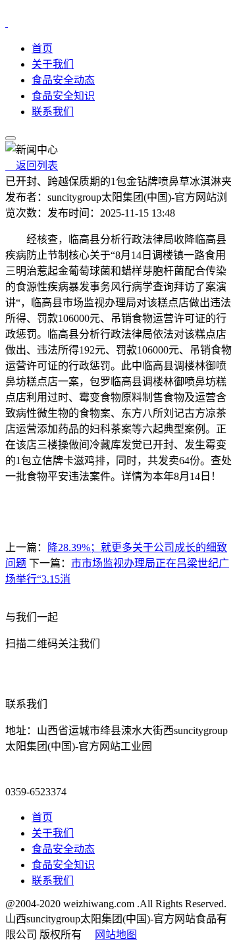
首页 (42, 48)
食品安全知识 (63, 95)
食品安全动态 (63, 80)
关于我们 (53, 64)
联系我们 (53, 111)
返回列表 (31, 165)
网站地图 (116, 934)
